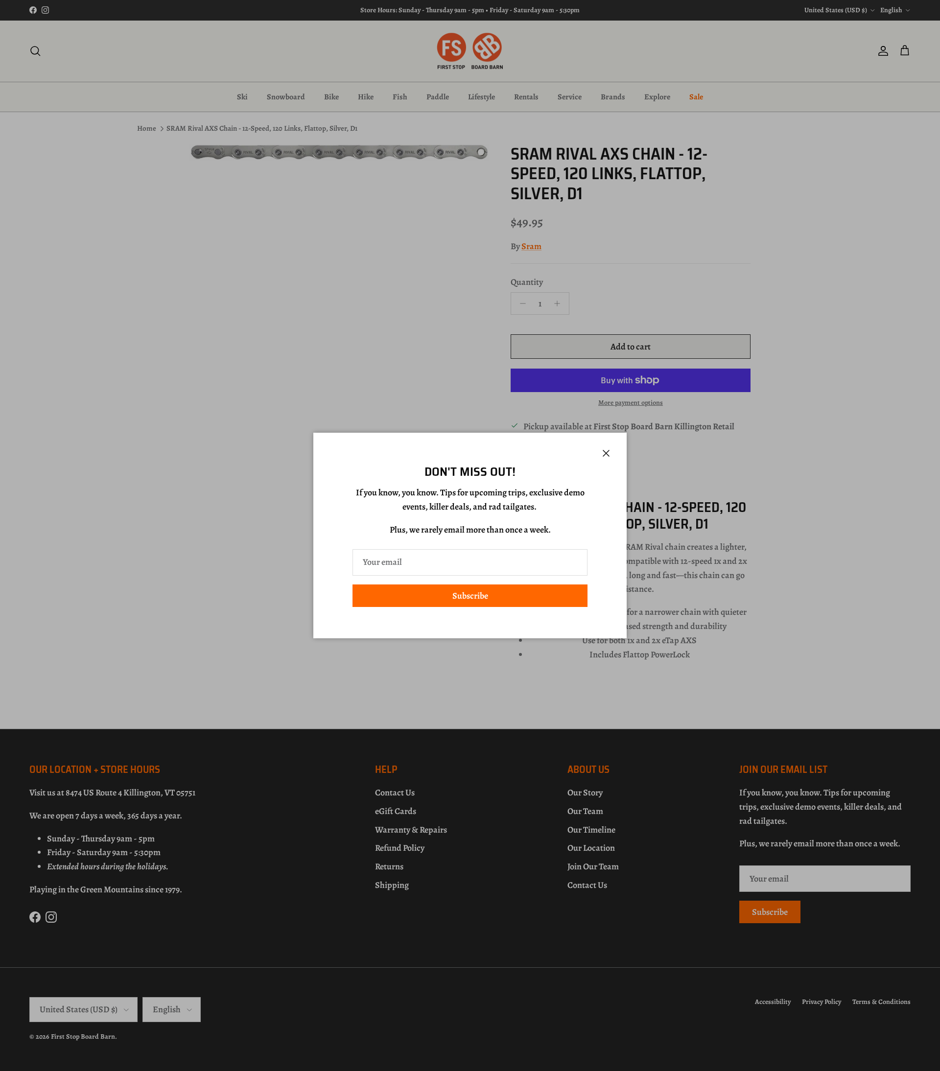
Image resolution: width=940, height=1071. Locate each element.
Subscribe (470, 596)
